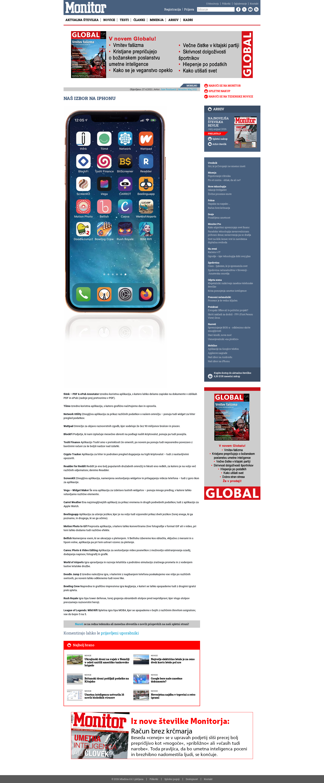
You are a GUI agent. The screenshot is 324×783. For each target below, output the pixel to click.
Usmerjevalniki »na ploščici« (223, 339)
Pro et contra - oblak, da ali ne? (224, 180)
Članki (139, 20)
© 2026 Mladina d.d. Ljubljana (127, 779)
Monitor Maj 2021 (187, 89)
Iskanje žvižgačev (217, 189)
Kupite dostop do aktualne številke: (232, 372)
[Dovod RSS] (256, 9)
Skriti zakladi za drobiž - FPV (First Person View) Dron (230, 316)
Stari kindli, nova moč (220, 334)
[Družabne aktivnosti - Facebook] (238, 9)
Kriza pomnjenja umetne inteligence (227, 290)
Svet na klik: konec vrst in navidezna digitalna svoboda (227, 240)
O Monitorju (212, 3)
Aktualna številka (82, 20)
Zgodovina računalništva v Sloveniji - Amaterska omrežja (228, 272)
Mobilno (192, 85)
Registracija (172, 9)
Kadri (188, 20)
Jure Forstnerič (168, 89)
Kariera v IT (214, 252)
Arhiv (173, 20)
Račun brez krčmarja (219, 207)
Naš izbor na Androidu (220, 357)
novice (88, 656)
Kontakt (254, 3)
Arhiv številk (219, 144)
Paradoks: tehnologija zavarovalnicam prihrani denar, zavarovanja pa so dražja (229, 233)
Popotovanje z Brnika (219, 175)
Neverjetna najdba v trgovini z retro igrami (173, 696)
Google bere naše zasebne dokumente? (166, 680)
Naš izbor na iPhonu (219, 361)
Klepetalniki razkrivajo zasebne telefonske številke (230, 285)
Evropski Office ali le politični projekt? (228, 310)
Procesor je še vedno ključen (223, 300)
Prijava (189, 9)
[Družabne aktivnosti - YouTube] (250, 9)
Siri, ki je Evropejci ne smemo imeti (226, 166)
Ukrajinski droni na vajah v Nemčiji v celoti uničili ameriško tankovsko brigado (107, 662)
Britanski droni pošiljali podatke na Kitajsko (107, 680)
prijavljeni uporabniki (120, 633)
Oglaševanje (240, 3)
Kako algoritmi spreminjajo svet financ (229, 227)
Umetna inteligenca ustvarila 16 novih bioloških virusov (104, 696)
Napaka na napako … (219, 203)
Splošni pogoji (172, 779)
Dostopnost (192, 779)
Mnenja (157, 20)
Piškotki (226, 3)
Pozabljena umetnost (219, 217)
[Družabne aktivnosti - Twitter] (244, 9)
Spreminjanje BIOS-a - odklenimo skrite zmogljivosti (229, 329)
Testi (124, 20)
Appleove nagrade (217, 352)
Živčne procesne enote (220, 193)
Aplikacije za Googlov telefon (223, 348)
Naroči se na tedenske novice (231, 96)
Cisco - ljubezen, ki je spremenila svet (228, 265)
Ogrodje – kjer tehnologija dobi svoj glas (229, 256)
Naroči (79, 624)
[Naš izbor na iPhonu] (115, 246)
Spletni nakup (219, 91)
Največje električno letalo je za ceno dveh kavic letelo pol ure (173, 660)
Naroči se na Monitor (225, 85)
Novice (109, 20)
